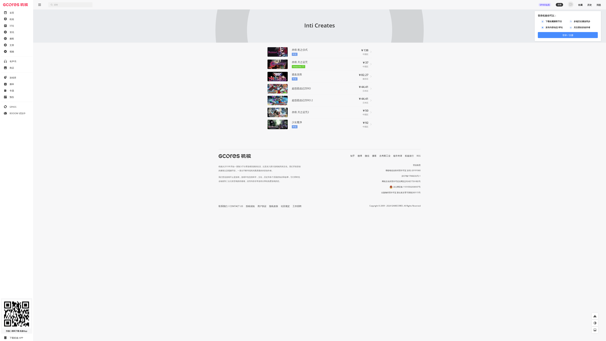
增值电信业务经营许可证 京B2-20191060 (403, 170)
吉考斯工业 (384, 155)
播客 (374, 155)
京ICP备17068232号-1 (411, 176)
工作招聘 (297, 206)
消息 (599, 4)
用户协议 (262, 206)
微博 (360, 155)
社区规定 (285, 206)
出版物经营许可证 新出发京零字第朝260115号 (401, 192)
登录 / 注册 (567, 35)
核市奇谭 (397, 155)
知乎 (352, 155)
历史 (589, 4)
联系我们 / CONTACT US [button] (231, 206)
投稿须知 (250, 206)
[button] (595, 316)
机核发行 (409, 155)
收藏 (580, 4)
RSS (419, 155)
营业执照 (417, 165)
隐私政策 (273, 206)
